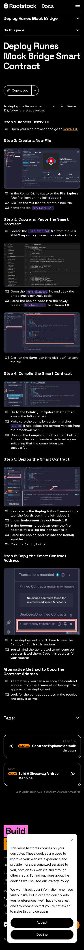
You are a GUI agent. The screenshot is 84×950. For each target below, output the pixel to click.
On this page (14, 30)
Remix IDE (70, 129)
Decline (42, 934)
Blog (7, 913)
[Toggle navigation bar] (77, 6)
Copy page (20, 90)
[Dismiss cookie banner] (72, 839)
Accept (42, 922)
